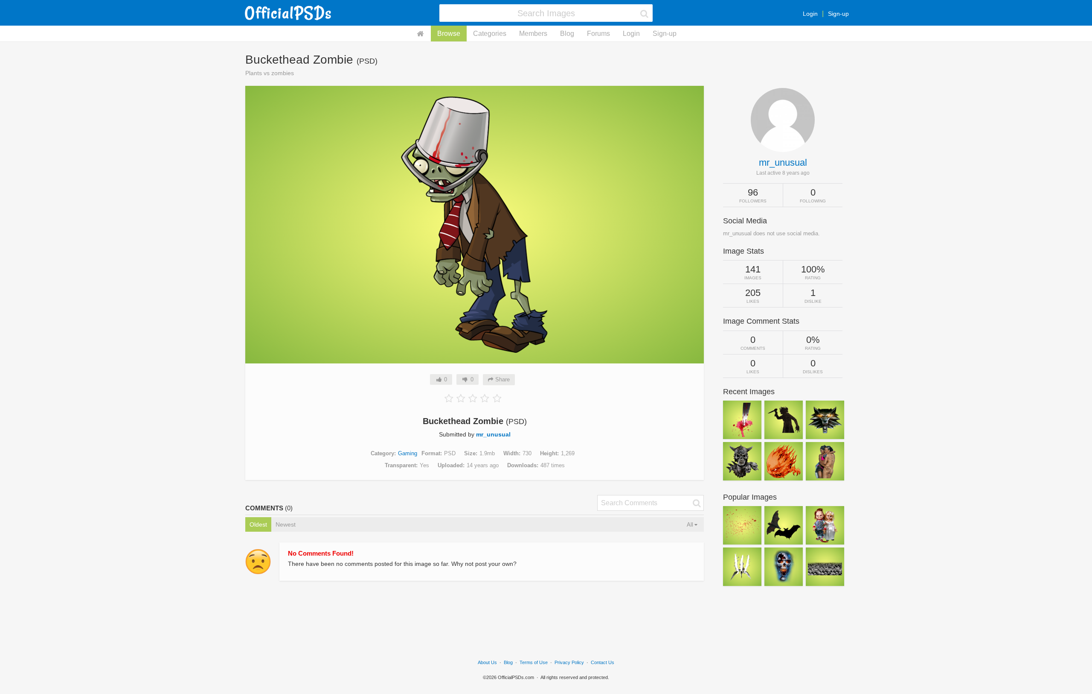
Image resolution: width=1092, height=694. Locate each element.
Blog (567, 33)
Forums (598, 33)
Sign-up (838, 13)
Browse (448, 33)
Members (533, 33)
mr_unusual (493, 434)
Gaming (407, 453)
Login (810, 13)
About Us (487, 662)
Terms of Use (534, 662)
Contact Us (602, 662)
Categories (489, 33)
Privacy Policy (569, 662)
